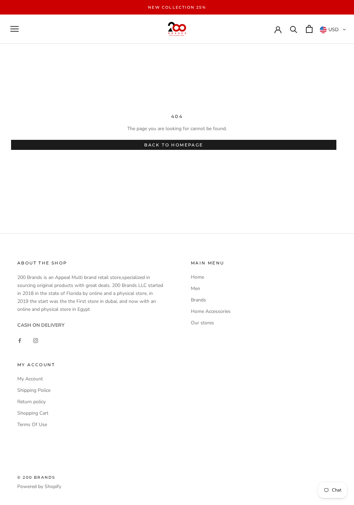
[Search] (293, 29)
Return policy (31, 401)
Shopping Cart (32, 413)
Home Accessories (211, 311)
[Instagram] (35, 340)
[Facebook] (19, 340)
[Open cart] (309, 29)
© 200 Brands (36, 477)
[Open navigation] (14, 29)
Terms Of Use (32, 424)
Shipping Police (33, 390)
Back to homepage (173, 144)
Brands (198, 300)
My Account (30, 379)
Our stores (202, 322)
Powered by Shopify (39, 486)
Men (195, 288)
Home (197, 277)
